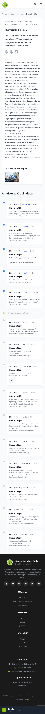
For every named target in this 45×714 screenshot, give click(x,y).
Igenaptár (22, 626)
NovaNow (26, 699)
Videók (22, 622)
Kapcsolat (22, 643)
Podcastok (22, 605)
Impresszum (22, 685)
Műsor (21, 14)
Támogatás (22, 646)
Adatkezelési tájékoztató (22, 682)
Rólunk (22, 639)
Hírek (22, 618)
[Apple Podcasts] (11, 52)
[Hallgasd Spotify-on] (6, 52)
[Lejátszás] (4, 710)
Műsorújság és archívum (22, 601)
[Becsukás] (41, 710)
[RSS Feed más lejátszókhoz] (16, 52)
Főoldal (4, 14)
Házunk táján (15, 208)
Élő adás (22, 598)
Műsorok (13, 14)
